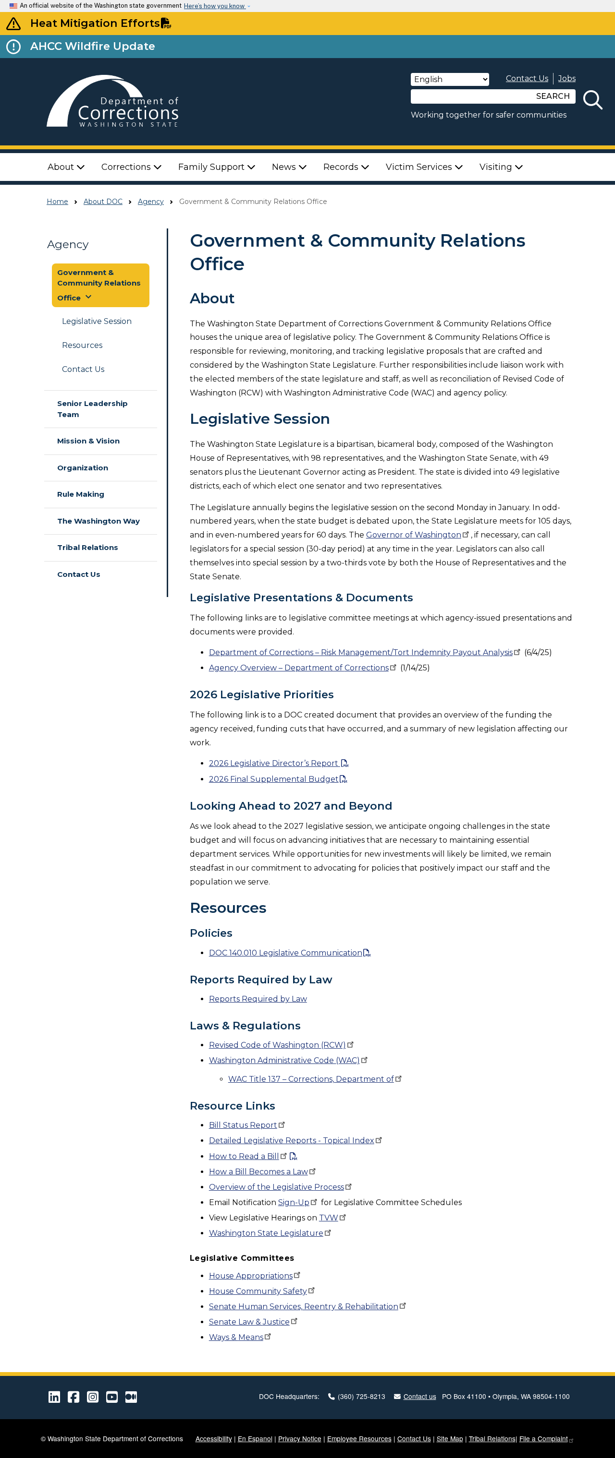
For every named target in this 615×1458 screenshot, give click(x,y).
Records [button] (342, 167)
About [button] (62, 167)
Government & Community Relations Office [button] (99, 285)
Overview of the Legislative (276, 1187)
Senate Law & (249, 1322)
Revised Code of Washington (277, 1045)
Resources (82, 345)
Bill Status (243, 1125)
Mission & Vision (88, 440)
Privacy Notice (299, 1438)
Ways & (236, 1337)
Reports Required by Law (258, 999)
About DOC (103, 201)
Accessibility (214, 1438)
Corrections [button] (127, 167)
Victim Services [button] (420, 167)
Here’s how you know (215, 6)
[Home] (123, 102)
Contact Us (527, 78)
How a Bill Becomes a (258, 1171)
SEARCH (553, 96)
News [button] (285, 167)
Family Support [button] (212, 167)
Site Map (450, 1438)
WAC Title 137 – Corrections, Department (311, 1079)
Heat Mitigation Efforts (95, 23)
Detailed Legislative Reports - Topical (291, 1140)
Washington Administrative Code (284, 1060)
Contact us (420, 1396)
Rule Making (80, 494)
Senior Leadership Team (92, 409)
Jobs (567, 78)
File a (543, 1438)
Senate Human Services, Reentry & (303, 1306)
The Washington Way (98, 521)
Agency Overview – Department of (299, 667)
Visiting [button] (497, 167)
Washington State (266, 1233)
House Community (258, 1291)
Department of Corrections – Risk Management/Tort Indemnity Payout (361, 652)
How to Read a (244, 1156)
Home (57, 201)
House (251, 1275)
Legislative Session (97, 321)
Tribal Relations (87, 547)
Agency (151, 201)
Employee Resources (359, 1438)
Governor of (413, 534)
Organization (82, 467)
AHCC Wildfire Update (92, 46)
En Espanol (255, 1438)
